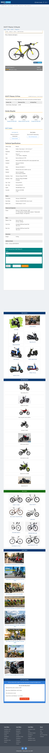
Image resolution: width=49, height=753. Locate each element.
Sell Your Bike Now (24, 699)
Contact (41, 733)
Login (45, 2)
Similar (11, 31)
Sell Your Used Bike (24, 679)
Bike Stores (21, 5)
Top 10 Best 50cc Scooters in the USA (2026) (14, 594)
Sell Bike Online (4, 5)
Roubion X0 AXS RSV (12, 121)
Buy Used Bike (10, 5)
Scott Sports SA (15, 132)
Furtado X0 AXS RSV (36, 121)
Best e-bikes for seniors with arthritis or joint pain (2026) (15, 642)
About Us (41, 729)
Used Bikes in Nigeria (31, 733)
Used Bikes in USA (7, 729)
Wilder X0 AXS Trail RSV (24, 121)
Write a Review (39, 69)
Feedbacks (42, 736)
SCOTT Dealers (8, 128)
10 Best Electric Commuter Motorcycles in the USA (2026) (15, 580)
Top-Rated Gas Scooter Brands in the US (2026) (14, 564)
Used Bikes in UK (7, 731)
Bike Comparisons (28, 5)
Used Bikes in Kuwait (31, 740)
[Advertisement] (24, 16)
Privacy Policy (44, 734)
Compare (38, 67)
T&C (40, 734)
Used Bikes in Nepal (19, 736)
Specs (15, 31)
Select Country (39, 2)
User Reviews (20, 31)
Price (7, 31)
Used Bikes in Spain (31, 738)
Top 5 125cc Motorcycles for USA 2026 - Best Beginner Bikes (15, 626)
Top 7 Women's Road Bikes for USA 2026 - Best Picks (15, 608)
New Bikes (16, 5)
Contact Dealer (15, 138)
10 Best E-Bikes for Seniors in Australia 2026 (14, 658)
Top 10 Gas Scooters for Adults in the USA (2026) (14, 675)
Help (41, 731)
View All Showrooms (33, 136)
